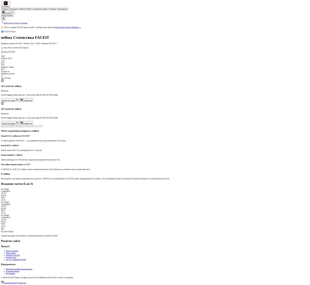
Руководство (62, 9)
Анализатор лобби (40, 9)
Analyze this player (8, 101)
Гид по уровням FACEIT (16, 260)
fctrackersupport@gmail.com (15, 283)
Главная (5, 9)
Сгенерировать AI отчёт (33, 126)
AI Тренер (52, 9)
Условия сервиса (12, 271)
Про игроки (14, 9)
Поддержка (10, 273)
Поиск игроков (7, 15)
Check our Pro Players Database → (67, 27)
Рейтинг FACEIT (25, 9)
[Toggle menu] (3, 19)
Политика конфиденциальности (19, 269)
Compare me (27, 101)
